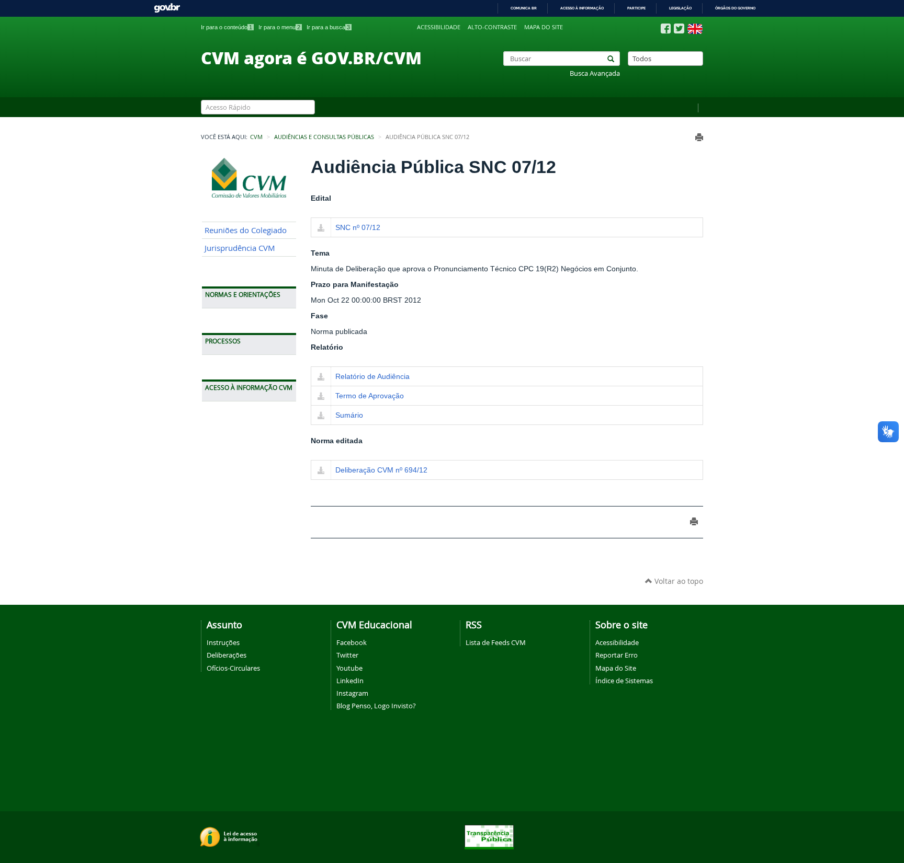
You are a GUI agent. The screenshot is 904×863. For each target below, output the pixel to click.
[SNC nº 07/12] (321, 228)
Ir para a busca (328, 27)
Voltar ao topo (677, 581)
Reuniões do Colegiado (246, 230)
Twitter (347, 655)
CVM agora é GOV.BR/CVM (311, 57)
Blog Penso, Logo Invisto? (376, 705)
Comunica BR (524, 8)
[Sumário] (321, 416)
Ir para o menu (279, 27)
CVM (256, 137)
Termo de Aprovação (369, 396)
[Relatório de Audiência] (321, 377)
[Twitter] (679, 28)
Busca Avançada (595, 73)
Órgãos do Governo (735, 8)
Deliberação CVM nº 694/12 (381, 470)
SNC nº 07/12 (357, 227)
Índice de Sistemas (624, 680)
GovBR (167, 8)
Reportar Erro (616, 655)
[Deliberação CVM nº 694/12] (321, 471)
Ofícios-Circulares (233, 668)
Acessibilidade (438, 27)
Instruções (223, 642)
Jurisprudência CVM (240, 248)
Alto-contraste (492, 27)
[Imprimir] (699, 137)
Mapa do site (543, 27)
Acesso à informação (582, 8)
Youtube (349, 668)
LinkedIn (350, 680)
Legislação (680, 8)
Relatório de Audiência (372, 376)
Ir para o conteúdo (226, 27)
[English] (695, 29)
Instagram (352, 693)
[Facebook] (665, 29)
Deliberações (226, 655)
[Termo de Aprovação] (321, 397)
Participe (636, 8)
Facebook (351, 642)
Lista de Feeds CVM (496, 642)
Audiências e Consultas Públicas (324, 137)
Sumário (349, 415)
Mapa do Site (615, 668)
